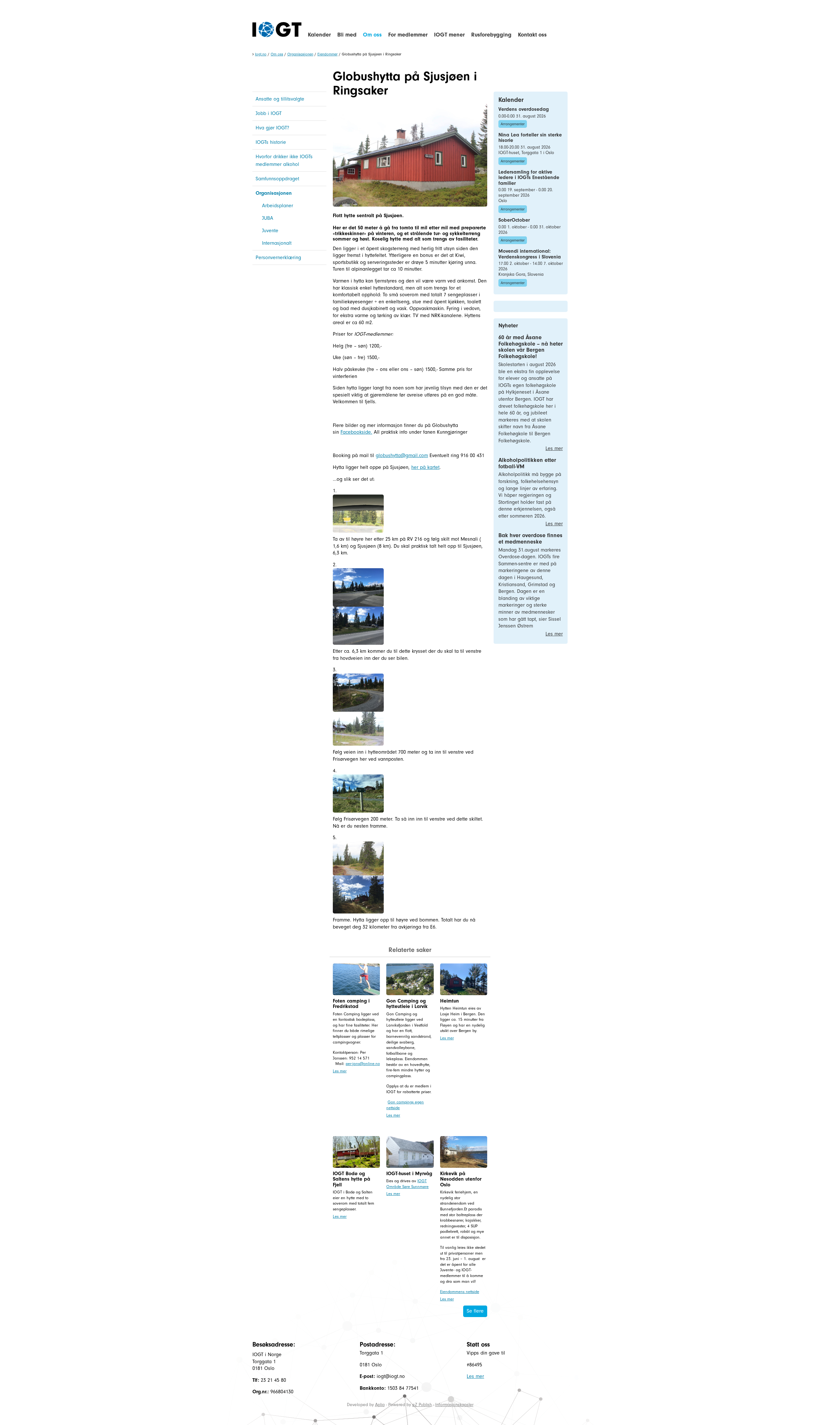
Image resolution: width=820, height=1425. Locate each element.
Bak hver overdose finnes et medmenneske (530, 538)
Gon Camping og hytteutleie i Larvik (407, 1004)
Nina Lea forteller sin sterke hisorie (530, 137)
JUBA (267, 218)
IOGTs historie (271, 142)
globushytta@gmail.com (402, 455)
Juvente (270, 230)
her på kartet (425, 467)
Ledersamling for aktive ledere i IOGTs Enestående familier (528, 177)
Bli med (347, 34)
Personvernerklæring (278, 257)
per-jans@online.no (363, 1063)
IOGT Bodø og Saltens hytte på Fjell (351, 1179)
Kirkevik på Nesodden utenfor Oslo (460, 1179)
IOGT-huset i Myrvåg (409, 1173)
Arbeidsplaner (277, 206)
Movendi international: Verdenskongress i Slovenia (529, 254)
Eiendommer (327, 54)
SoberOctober (514, 220)
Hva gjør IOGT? (272, 128)
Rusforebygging (491, 34)
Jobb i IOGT (269, 113)
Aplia (380, 1404)
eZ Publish (422, 1404)
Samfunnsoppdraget (277, 179)
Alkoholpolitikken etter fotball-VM (527, 463)
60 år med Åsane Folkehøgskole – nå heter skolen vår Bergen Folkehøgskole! (530, 347)
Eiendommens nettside (459, 1291)
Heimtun (449, 1001)
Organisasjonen (300, 54)
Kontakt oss (532, 34)
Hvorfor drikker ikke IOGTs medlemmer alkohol (284, 160)
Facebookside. (356, 432)
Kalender (319, 34)
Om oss (372, 34)
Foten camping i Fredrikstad (351, 1004)
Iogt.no (260, 54)
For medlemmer (408, 34)
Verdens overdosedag (523, 109)
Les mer (340, 1071)
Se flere (475, 1311)
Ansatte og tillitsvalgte (280, 99)
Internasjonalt (276, 243)
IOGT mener (449, 34)
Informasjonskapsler (454, 1404)
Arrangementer (513, 124)
